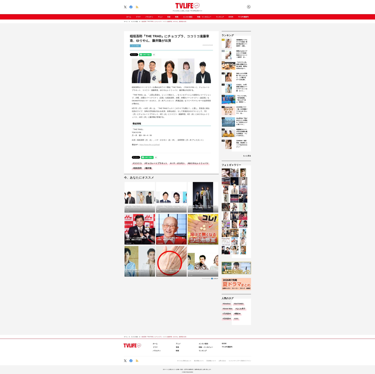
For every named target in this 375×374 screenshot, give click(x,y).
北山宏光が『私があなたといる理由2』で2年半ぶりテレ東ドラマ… (241, 121)
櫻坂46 (238, 314)
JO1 (236, 319)
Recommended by (206, 278)
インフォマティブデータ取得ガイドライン (240, 360)
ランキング (220, 17)
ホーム (128, 17)
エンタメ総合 (187, 17)
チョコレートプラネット (156, 163)
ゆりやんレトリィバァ (198, 163)
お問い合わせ (222, 360)
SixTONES (239, 304)
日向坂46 (227, 319)
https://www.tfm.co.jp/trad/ (150, 145)
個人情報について (199, 360)
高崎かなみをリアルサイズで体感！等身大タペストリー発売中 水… (241, 54)
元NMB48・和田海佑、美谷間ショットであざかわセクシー (241, 144)
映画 (176, 17)
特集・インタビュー (204, 17)
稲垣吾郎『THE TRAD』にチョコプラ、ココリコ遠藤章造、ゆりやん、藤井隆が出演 (164, 21)
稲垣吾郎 (138, 168)
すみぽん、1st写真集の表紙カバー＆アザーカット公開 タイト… (241, 88)
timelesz (227, 304)
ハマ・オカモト (178, 163)
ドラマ (138, 17)
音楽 (168, 17)
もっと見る (247, 156)
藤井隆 (149, 168)
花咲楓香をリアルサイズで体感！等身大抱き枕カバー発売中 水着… (241, 43)
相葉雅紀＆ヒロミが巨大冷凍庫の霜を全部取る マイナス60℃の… (241, 132)
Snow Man (228, 309)
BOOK (231, 17)
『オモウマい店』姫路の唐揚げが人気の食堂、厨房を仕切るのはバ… (241, 65)
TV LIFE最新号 (243, 17)
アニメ (160, 17)
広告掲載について (211, 360)
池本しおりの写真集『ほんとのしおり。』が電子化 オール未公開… (241, 76)
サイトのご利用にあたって (184, 360)
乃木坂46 (227, 314)
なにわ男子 (241, 309)
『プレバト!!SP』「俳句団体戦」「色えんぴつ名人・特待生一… (241, 99)
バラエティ (149, 17)
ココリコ (138, 163)
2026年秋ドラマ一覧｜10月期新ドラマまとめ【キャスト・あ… (241, 110)
